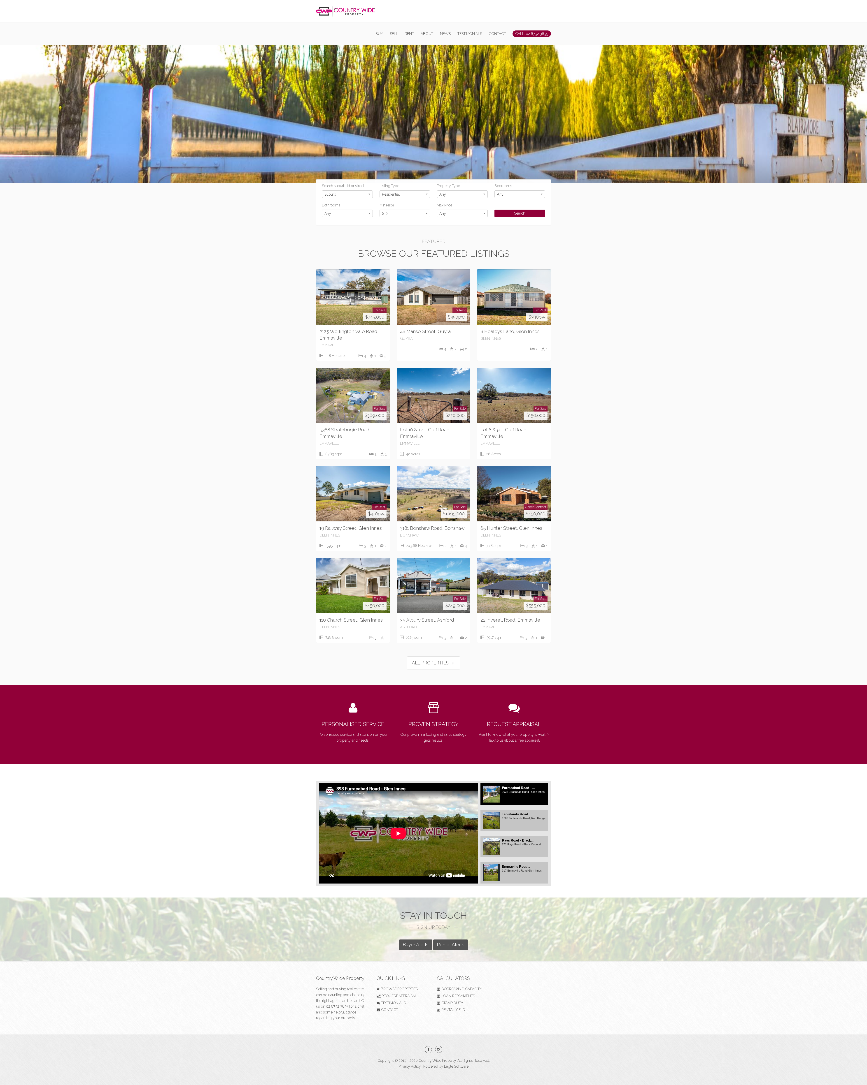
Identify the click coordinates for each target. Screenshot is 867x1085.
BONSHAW (409, 535)
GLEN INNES (490, 338)
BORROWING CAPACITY (461, 989)
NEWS (445, 34)
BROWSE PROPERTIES (399, 989)
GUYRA (406, 338)
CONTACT (497, 34)
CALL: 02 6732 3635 (531, 34)
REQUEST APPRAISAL (514, 724)
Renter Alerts (450, 944)
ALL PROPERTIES (431, 663)
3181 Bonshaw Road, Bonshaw (432, 528)
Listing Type (389, 186)
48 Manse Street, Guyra (425, 331)
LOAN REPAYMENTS (457, 996)
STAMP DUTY (451, 1003)
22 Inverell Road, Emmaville (510, 620)
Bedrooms (503, 186)
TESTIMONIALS (469, 34)
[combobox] (347, 194)
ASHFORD (408, 627)
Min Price (387, 205)
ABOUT (427, 34)
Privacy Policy (410, 1066)
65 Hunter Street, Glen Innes (511, 528)
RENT (409, 34)
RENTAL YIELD (452, 1010)
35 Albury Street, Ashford (427, 620)
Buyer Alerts (416, 944)
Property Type (448, 186)
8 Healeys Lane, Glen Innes (510, 331)
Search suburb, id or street (343, 186)
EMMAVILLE (329, 345)
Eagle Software (456, 1066)
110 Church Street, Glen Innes (351, 620)
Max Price (444, 205)
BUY (379, 34)
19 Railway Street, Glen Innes (350, 528)
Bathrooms (331, 205)
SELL (394, 34)
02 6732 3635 (337, 1006)
